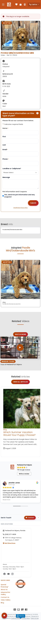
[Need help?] (4, 615)
